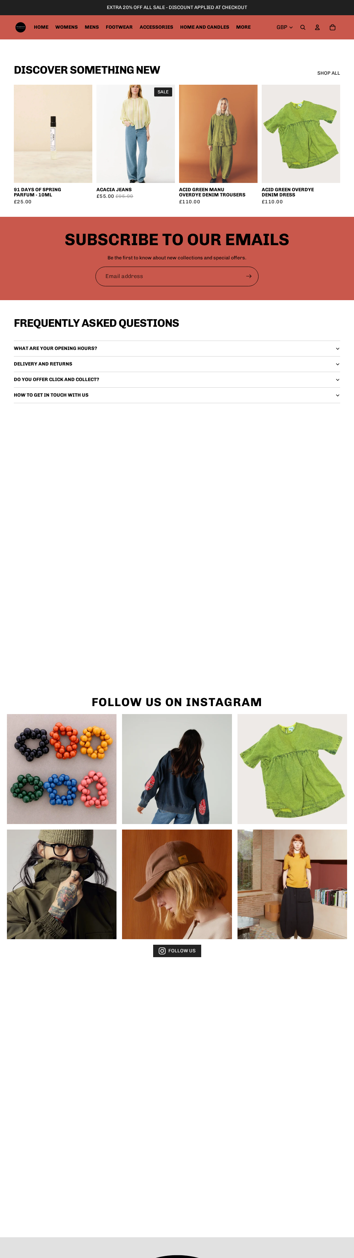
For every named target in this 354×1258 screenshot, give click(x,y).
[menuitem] (243, 27)
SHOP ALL (328, 73)
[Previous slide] (104, 133)
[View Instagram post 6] (292, 884)
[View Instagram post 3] (292, 769)
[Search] (302, 27)
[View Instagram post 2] (177, 769)
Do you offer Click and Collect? (56, 379)
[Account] (317, 27)
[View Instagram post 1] (62, 769)
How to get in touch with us (51, 395)
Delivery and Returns (43, 364)
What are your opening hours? (55, 348)
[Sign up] (248, 276)
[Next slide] (167, 133)
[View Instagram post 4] (62, 884)
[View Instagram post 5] (177, 884)
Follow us (182, 951)
